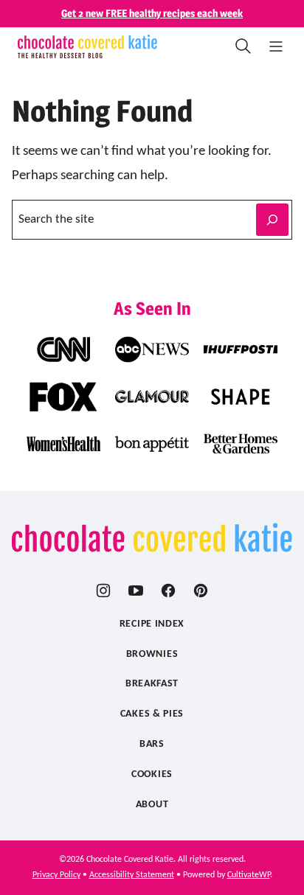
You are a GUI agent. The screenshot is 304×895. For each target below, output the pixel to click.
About (152, 804)
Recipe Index (152, 624)
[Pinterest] (200, 590)
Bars (152, 744)
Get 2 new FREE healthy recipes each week (152, 13)
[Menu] (276, 46)
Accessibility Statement (131, 875)
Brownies (152, 654)
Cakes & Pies (152, 714)
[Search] (243, 46)
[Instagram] (103, 590)
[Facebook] (168, 590)
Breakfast (152, 683)
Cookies (152, 774)
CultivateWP (248, 875)
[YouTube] (136, 590)
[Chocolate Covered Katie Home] (87, 46)
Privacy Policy (56, 875)
